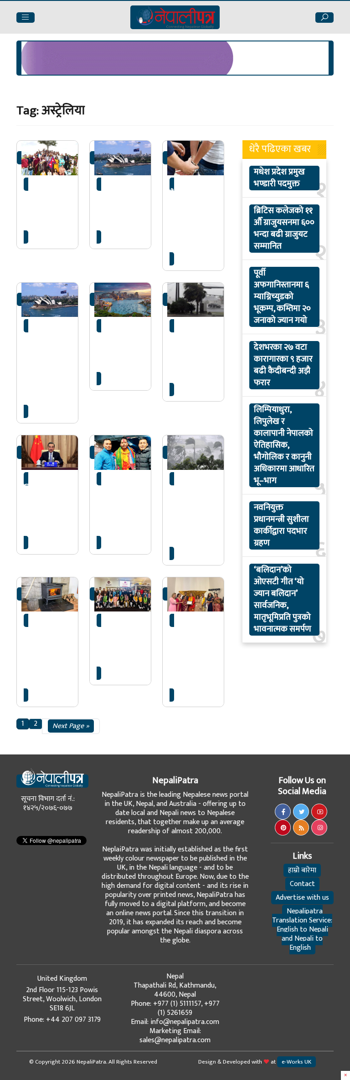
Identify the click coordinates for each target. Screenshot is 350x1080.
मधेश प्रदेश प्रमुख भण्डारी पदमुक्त (279, 178)
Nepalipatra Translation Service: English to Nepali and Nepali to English (302, 929)
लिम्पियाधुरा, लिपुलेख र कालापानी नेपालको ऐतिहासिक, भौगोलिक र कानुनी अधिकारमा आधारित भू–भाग (284, 445)
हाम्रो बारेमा (302, 870)
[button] (25, 17)
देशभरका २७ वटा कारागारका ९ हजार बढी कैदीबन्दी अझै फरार (283, 365)
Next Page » (70, 726)
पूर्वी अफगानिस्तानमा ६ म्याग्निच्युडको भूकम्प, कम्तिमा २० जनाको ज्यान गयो (282, 297)
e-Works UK (296, 1062)
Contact (302, 884)
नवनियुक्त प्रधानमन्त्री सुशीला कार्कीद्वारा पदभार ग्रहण (281, 525)
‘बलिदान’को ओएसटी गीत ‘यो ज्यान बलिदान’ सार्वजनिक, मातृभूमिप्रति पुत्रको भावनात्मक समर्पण (282, 600)
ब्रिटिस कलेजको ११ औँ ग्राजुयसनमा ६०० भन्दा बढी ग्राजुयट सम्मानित (284, 228)
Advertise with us (302, 898)
